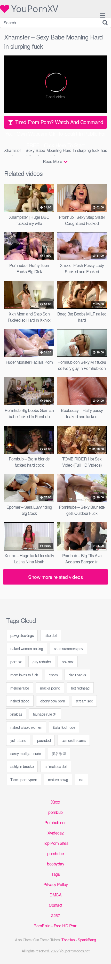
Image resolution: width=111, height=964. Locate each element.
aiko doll (51, 635)
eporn (53, 674)
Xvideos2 (55, 833)
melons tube (19, 688)
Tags (55, 874)
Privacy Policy (55, 884)
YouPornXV (33, 8)
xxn (81, 779)
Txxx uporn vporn (23, 779)
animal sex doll (56, 766)
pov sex (68, 661)
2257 (55, 915)
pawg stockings (22, 635)
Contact (55, 905)
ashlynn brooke (22, 766)
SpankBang (87, 939)
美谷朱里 (59, 753)
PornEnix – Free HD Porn (55, 926)
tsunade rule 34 (45, 714)
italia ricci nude (64, 727)
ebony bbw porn (52, 700)
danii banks (77, 674)
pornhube (55, 853)
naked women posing (26, 648)
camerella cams (74, 740)
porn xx (16, 661)
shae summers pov (68, 648)
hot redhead (80, 688)
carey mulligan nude (25, 753)
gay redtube (42, 661)
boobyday (55, 864)
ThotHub (68, 939)
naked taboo (19, 700)
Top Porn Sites (55, 843)
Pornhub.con (55, 822)
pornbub (55, 812)
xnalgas (16, 714)
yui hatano (18, 740)
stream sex (84, 700)
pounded (44, 740)
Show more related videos (55, 576)
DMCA (55, 895)
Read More (53, 161)
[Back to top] (102, 952)
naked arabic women (26, 727)
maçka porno (50, 688)
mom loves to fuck (24, 674)
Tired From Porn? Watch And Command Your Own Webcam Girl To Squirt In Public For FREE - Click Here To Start (55, 123)
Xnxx (55, 802)
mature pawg (58, 779)
